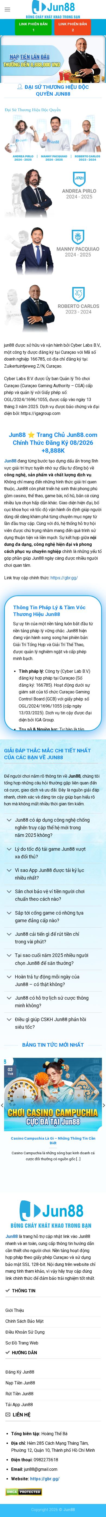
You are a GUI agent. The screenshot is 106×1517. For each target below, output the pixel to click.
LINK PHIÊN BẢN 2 (72, 27)
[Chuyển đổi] (9, 821)
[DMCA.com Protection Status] (23, 1491)
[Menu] (7, 9)
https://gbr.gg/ (64, 577)
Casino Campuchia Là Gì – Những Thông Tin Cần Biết (53, 1140)
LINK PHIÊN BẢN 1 (33, 27)
